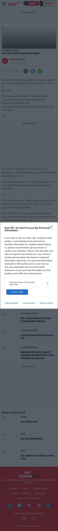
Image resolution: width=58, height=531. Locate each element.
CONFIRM (17, 292)
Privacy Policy (46, 303)
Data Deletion (11, 303)
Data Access (29, 303)
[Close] (52, 228)
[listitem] (29, 283)
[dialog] (29, 265)
